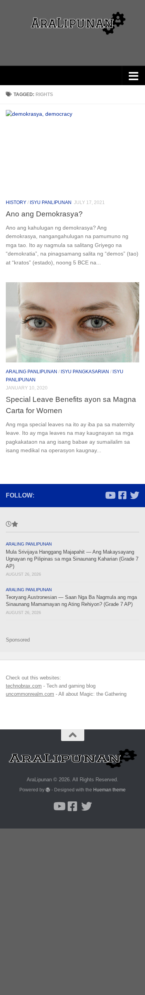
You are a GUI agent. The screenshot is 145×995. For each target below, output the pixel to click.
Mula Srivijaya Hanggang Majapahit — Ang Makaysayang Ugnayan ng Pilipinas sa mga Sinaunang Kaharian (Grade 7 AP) (72, 559)
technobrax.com (24, 686)
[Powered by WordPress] (48, 789)
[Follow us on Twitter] (134, 495)
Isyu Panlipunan (51, 202)
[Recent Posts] (9, 525)
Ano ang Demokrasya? (44, 213)
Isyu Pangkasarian (85, 371)
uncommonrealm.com (30, 694)
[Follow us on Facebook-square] (122, 495)
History (16, 202)
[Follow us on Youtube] (109, 495)
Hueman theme (109, 789)
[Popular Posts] (14, 525)
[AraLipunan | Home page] (72, 23)
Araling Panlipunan (31, 371)
